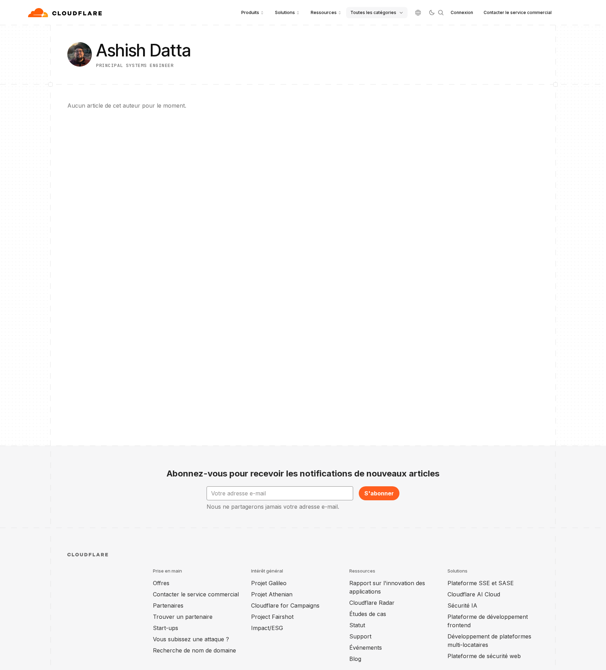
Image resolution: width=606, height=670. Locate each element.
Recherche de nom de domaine (194, 650)
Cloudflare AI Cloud (473, 594)
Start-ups (165, 627)
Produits (250, 12)
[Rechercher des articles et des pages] (441, 12)
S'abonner (379, 493)
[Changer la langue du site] (418, 12)
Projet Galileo (269, 583)
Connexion (462, 12)
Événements (365, 647)
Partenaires (168, 605)
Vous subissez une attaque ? (191, 639)
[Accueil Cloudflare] (65, 12)
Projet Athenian (271, 594)
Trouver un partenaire (183, 616)
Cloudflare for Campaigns (285, 605)
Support (360, 636)
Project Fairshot (272, 616)
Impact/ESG (267, 627)
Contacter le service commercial (518, 12)
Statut (357, 625)
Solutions (285, 12)
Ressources (324, 12)
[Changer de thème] (432, 12)
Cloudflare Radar (372, 602)
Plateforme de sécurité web (484, 655)
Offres (161, 583)
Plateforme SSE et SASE (480, 583)
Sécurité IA (462, 605)
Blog (355, 658)
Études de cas (367, 613)
